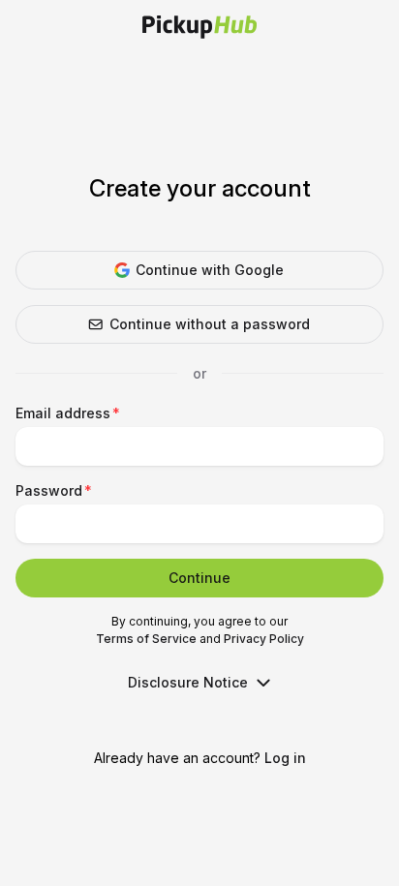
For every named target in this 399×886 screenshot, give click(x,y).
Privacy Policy (264, 638)
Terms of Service (146, 638)
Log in (285, 757)
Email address (62, 413)
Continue (199, 577)
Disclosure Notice (188, 682)
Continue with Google (210, 269)
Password (48, 490)
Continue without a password (209, 324)
